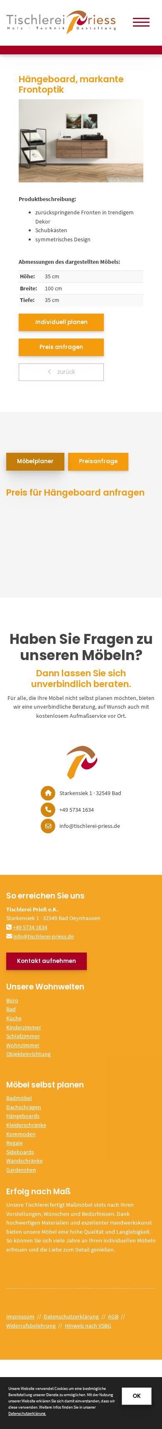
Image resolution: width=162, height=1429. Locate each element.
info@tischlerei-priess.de (43, 936)
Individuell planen (61, 322)
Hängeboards (22, 1116)
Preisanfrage (98, 461)
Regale (14, 1143)
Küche (14, 1018)
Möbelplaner (35, 461)
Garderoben (21, 1170)
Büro (12, 1000)
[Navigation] (141, 22)
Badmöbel (19, 1098)
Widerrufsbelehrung (31, 1325)
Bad (11, 1009)
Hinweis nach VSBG (88, 1325)
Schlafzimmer (23, 1036)
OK (137, 1396)
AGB (113, 1316)
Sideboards (20, 1152)
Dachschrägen (23, 1107)
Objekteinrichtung (28, 1054)
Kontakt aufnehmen (46, 961)
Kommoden (21, 1134)
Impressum (20, 1316)
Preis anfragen (61, 347)
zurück (65, 372)
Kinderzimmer (23, 1027)
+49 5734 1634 (30, 927)
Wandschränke (24, 1160)
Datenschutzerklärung (71, 1316)
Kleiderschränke (26, 1125)
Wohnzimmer (22, 1045)
